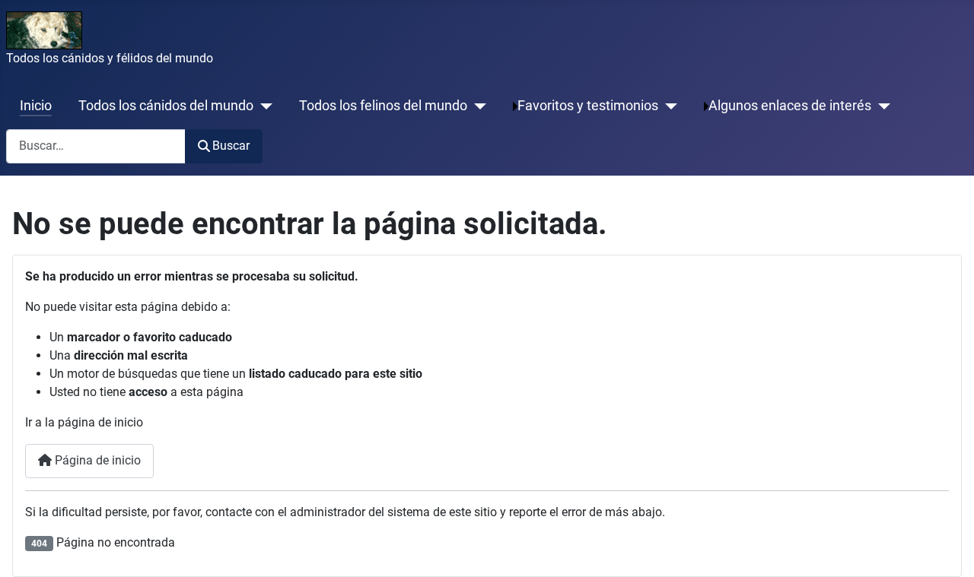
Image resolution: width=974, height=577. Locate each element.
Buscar (231, 145)
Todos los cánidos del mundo (165, 105)
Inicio (36, 105)
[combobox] (96, 146)
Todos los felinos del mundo (383, 105)
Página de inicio (96, 460)
